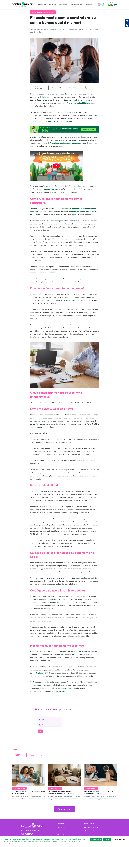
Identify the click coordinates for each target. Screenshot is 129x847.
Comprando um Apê (76, 4)
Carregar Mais (64, 809)
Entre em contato (65, 688)
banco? (77, 189)
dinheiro (43, 97)
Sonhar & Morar (22, 3)
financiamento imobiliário (77, 103)
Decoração (52, 4)
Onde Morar (88, 4)
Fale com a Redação (90, 830)
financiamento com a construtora (46, 189)
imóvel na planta (78, 212)
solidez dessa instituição (60, 599)
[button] (118, 839)
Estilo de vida (63, 4)
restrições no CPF (40, 673)
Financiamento (36, 755)
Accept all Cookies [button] (96, 839)
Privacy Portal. (8, 843)
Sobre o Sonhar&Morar (91, 827)
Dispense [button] (107, 839)
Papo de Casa (42, 4)
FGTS (17, 755)
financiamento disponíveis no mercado (65, 143)
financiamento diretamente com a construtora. (54, 121)
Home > (35, 12)
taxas (45, 418)
